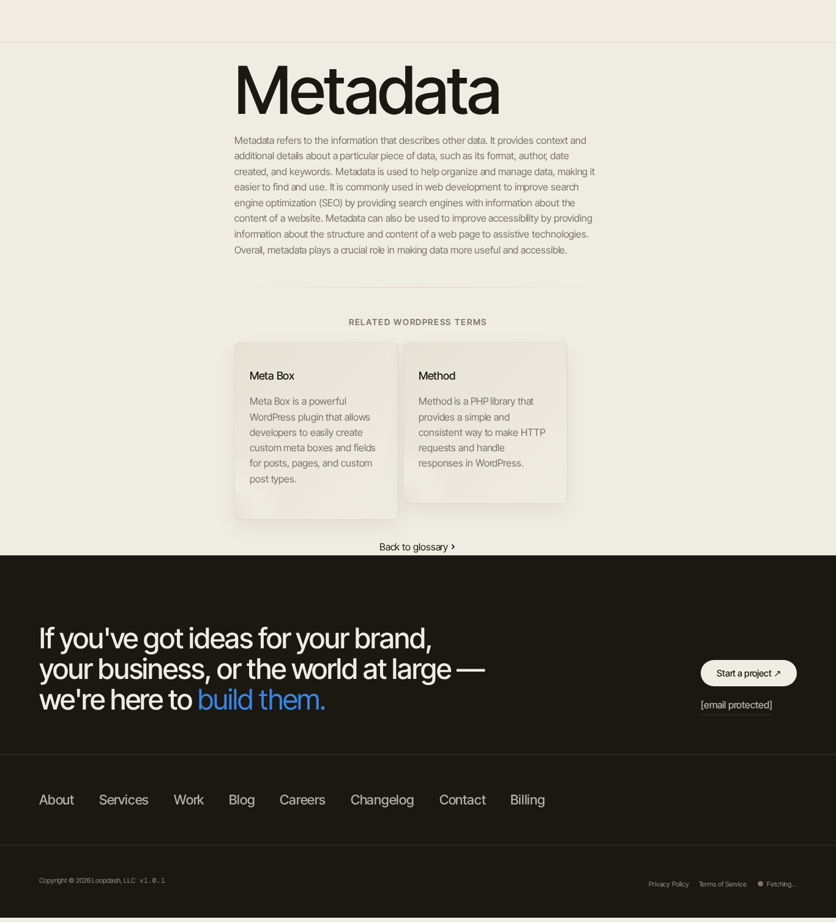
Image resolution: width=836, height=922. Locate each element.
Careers (302, 800)
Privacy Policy (669, 884)
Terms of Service (723, 884)
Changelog (382, 800)
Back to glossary (413, 547)
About (631, 21)
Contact (462, 800)
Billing (527, 800)
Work (672, 21)
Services (718, 21)
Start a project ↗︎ (749, 673)
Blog (763, 21)
